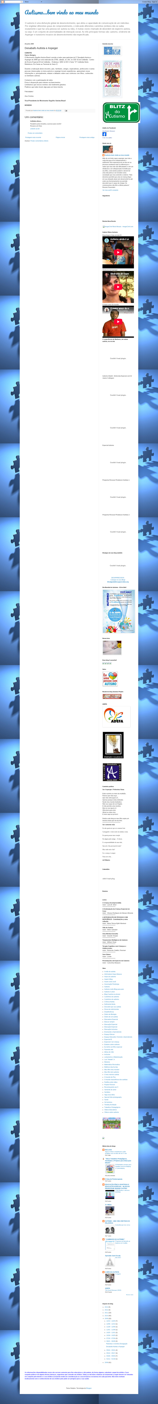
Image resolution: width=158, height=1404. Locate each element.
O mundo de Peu (110, 1077)
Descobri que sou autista (112, 1007)
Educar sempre (109, 1022)
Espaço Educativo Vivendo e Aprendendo (118, 1037)
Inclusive (107, 1054)
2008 (107, 1362)
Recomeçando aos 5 (111, 1087)
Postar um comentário (35, 133)
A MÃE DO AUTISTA (112, 1272)
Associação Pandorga (111, 984)
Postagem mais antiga (86, 137)
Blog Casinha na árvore (112, 994)
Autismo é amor (109, 992)
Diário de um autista (111, 1017)
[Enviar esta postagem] (66, 110)
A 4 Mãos (108, 1205)
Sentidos (107, 1092)
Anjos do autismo (110, 977)
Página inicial (60, 137)
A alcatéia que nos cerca (122, 1225)
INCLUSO (108, 1150)
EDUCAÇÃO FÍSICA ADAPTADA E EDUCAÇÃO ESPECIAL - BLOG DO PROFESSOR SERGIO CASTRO (117, 1186)
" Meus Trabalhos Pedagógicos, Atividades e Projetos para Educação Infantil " (118, 1161)
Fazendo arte (108, 1049)
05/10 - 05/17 (111, 1353)
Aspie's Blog (108, 979)
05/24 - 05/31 (111, 1350)
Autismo (107, 987)
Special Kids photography (113, 1097)
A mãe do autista (109, 971)
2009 (107, 1318)
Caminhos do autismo (111, 997)
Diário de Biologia (110, 1014)
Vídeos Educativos (110, 1110)
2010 (107, 1316)
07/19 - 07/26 (111, 1338)
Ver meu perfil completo (110, 190)
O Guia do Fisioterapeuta (113, 1179)
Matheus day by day (111, 1067)
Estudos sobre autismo (112, 1044)
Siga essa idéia (109, 1095)
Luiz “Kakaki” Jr (109, 1059)
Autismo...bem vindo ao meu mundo (62, 12)
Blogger (88, 1388)
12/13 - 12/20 (111, 1321)
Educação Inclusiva (110, 1029)
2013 (107, 1307)
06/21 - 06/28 (111, 1341)
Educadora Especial (111, 1019)
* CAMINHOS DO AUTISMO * (115, 1239)
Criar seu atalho (107, 137)
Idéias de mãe (109, 1052)
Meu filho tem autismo (111, 1072)
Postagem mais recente (33, 137)
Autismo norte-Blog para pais (114, 989)
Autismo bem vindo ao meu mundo (117, 155)
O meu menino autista (111, 1074)
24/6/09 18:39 (35, 129)
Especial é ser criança (111, 1042)
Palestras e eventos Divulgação (116, 1344)
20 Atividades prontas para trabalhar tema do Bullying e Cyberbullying (123, 1166)
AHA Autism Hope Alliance (113, 974)
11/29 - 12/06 (111, 1327)
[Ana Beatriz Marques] (104, 135)
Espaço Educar (109, 1034)
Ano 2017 (118, 1257)
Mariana (107, 1062)
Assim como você (110, 982)
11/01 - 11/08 (111, 1330)
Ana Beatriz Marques (108, 131)
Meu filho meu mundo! (111, 1069)
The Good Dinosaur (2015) (113, 1290)
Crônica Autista (109, 1002)
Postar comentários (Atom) (39, 141)
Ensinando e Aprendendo (112, 1032)
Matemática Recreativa (112, 1064)
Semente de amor (110, 1090)
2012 (107, 1310)
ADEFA (107, 1288)
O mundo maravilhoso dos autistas (116, 1079)
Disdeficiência (109, 1012)
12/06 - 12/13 (111, 1324)
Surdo (106, 1100)
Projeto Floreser (109, 1085)
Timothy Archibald (110, 1105)
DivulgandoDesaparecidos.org (118, 582)
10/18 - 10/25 (111, 1335)
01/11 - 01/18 (111, 1359)
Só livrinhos (108, 1102)
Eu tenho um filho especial (113, 1047)
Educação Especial (110, 1024)
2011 (107, 1313)
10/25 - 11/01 (111, 1332)
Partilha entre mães (110, 1082)
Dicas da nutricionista (111, 1009)
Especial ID (108, 1039)
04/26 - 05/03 (111, 1356)
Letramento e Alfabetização (113, 1057)
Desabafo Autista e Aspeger (115, 1346)
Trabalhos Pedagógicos (112, 1107)
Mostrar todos (129, 1294)
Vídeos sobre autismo (111, 1112)
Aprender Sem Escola (112, 1256)
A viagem (118, 1274)
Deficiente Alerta (109, 1004)
